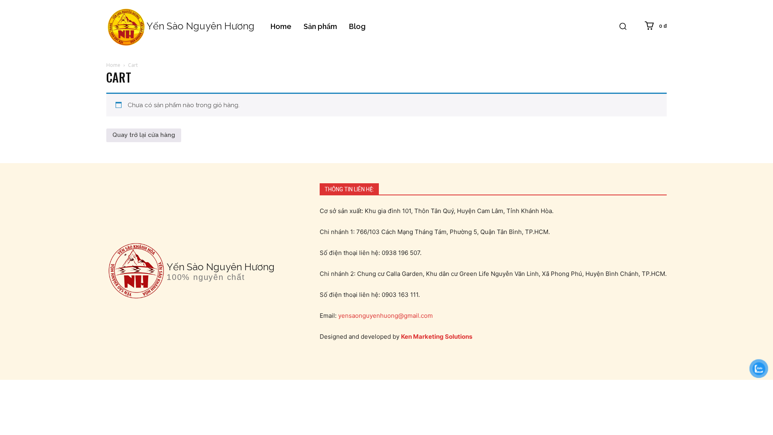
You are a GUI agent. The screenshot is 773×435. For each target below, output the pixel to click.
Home (113, 65)
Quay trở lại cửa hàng (143, 135)
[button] (622, 26)
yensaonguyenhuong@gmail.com (385, 315)
